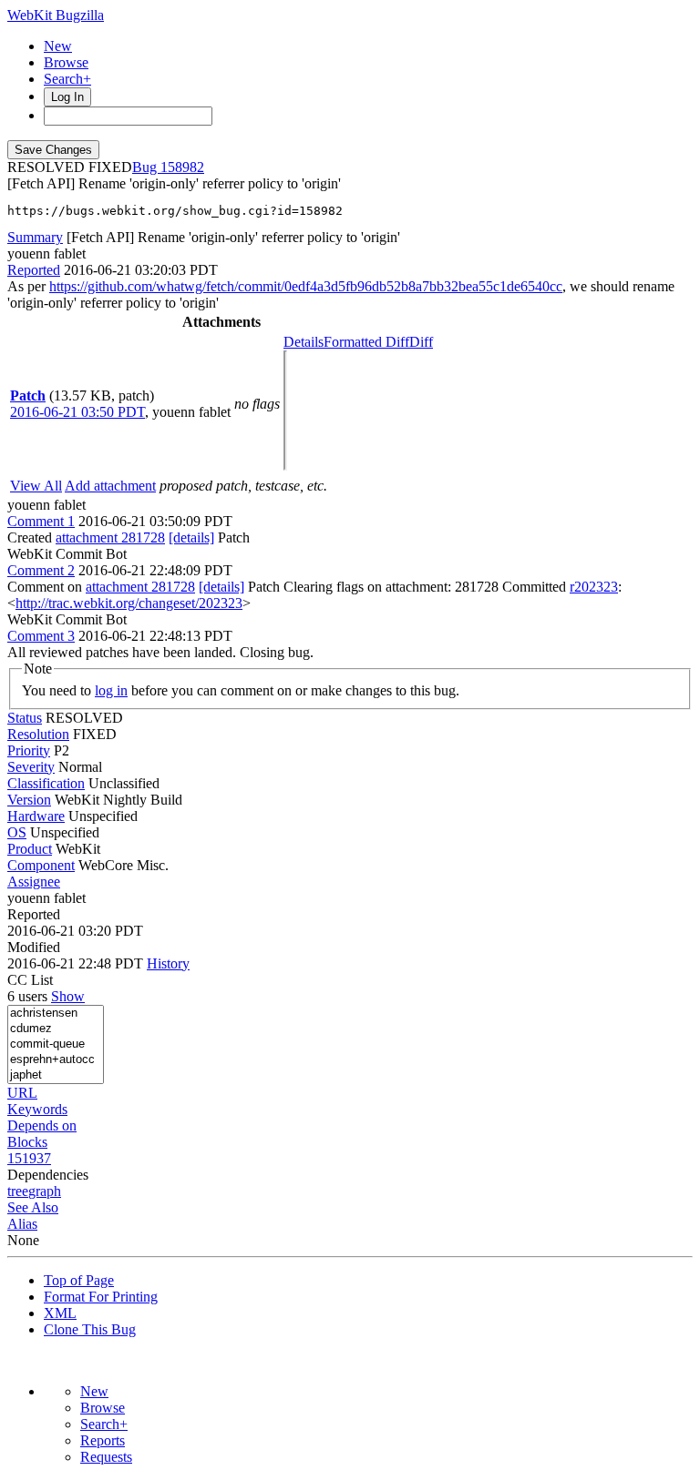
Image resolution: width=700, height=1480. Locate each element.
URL (22, 1092)
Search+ (67, 78)
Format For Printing (101, 1296)
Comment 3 (41, 636)
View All (36, 485)
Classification (46, 783)
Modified (33, 947)
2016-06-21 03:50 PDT (77, 412)
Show (68, 996)
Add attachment (110, 485)
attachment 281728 (110, 537)
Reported (33, 270)
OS (16, 832)
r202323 (594, 586)
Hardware (36, 816)
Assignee (33, 881)
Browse (66, 62)
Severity (31, 767)
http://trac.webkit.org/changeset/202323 (128, 603)
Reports (102, 1440)
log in (111, 690)
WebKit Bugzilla (55, 15)
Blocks (27, 1142)
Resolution (38, 734)
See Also (32, 1207)
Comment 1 (41, 521)
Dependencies (47, 1174)
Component (41, 865)
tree (17, 1191)
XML (60, 1313)
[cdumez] (55, 1029)
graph (44, 1191)
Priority (28, 750)
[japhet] (55, 1075)
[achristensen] (55, 1013)
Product (29, 849)
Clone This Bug (90, 1329)
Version (29, 799)
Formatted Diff (366, 342)
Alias (22, 1224)
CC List (30, 980)
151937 (29, 1158)
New (58, 46)
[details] (191, 537)
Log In (67, 97)
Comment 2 (41, 570)
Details (303, 342)
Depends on (42, 1125)
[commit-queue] (55, 1044)
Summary (35, 237)
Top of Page (79, 1280)
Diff (421, 342)
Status (24, 717)
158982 (182, 167)
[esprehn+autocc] (55, 1060)
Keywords (37, 1109)
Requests (106, 1457)
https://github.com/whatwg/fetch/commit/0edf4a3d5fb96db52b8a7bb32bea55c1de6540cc (305, 286)
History (168, 963)
